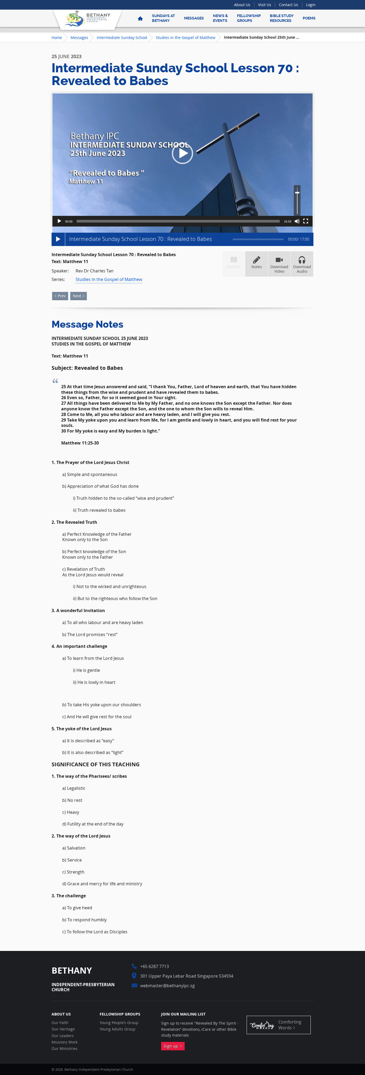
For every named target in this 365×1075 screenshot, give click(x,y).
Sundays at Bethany (163, 18)
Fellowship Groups (249, 18)
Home (57, 37)
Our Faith (60, 1022)
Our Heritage (63, 1029)
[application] (182, 160)
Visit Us (264, 4)
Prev (61, 295)
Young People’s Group (119, 1022)
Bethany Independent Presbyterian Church (87, 18)
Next (77, 295)
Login (311, 4)
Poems (309, 18)
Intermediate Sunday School (122, 37)
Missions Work (64, 1042)
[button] (182, 153)
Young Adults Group (117, 1029)
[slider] (178, 221)
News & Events (220, 18)
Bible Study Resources (282, 18)
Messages (194, 18)
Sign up (172, 1046)
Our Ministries (64, 1048)
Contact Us (288, 4)
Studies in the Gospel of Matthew (185, 37)
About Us (242, 4)
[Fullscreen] (305, 221)
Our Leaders (63, 1035)
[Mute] (297, 221)
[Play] (59, 221)
